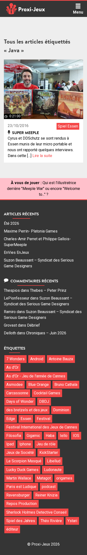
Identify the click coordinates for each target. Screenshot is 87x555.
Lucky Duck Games (22, 469)
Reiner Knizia (46, 495)
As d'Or (12, 367)
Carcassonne (17, 393)
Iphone (25, 444)
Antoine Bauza (61, 359)
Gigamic (33, 435)
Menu (78, 12)
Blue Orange (38, 384)
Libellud (53, 461)
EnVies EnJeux (16, 252)
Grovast (10, 325)
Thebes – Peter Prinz (48, 290)
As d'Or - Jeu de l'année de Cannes (35, 376)
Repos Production (21, 503)
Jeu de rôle (46, 444)
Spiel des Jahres (20, 520)
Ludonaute (53, 469)
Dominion (61, 410)
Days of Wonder (20, 401)
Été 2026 (11, 223)
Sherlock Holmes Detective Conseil (36, 512)
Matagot (44, 478)
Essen (26, 418)
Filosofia (13, 435)
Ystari (72, 520)
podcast (49, 486)
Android (36, 359)
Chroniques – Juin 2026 (46, 333)
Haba (50, 435)
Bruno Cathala (65, 384)
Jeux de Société (20, 452)
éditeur (12, 529)
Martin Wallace (18, 478)
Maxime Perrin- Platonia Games (31, 231)
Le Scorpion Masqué (23, 461)
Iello (63, 435)
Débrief (33, 325)
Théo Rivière (51, 520)
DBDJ (44, 401)
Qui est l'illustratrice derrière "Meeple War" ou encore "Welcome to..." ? (43, 188)
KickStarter (48, 452)
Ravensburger (18, 495)
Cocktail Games (47, 393)
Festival (43, 418)
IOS (76, 435)
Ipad (10, 444)
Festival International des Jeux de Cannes (41, 427)
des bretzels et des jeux (27, 410)
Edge (10, 418)
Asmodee (14, 384)
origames (64, 478)
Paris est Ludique (21, 486)
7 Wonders (15, 359)
